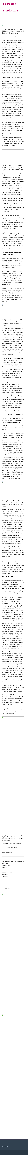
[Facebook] (9, 855)
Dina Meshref (19, 861)
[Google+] (19, 855)
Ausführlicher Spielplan (7, 888)
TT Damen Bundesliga (10, 7)
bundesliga (18, 36)
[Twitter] (12, 855)
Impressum (20, 1145)
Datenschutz (5, 1146)
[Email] (22, 855)
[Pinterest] (16, 855)
